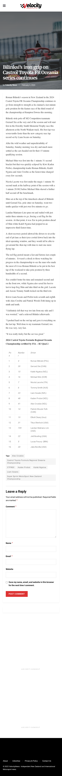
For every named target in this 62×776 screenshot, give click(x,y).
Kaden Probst (24, 467)
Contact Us (46, 761)
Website (9, 569)
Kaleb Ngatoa (40, 467)
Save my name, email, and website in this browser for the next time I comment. (31, 584)
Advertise (16, 761)
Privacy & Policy (31, 761)
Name (9, 543)
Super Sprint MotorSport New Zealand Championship (24, 477)
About (5, 761)
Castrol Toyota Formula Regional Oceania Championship (26, 461)
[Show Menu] (4, 6)
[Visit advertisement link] (31, 642)
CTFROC (11, 467)
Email (9, 556)
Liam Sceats (12, 472)
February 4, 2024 (28, 85)
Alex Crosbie (18, 456)
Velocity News (11, 85)
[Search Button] (57, 6)
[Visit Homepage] (30, 6)
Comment (11, 506)
